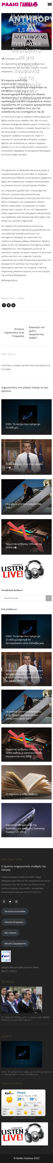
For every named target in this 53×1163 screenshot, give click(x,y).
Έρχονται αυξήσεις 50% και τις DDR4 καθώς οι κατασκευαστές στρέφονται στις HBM (24, 753)
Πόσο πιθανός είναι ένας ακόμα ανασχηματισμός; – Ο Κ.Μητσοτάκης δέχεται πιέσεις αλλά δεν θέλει (24, 676)
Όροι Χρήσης (10, 933)
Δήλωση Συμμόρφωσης (15, 943)
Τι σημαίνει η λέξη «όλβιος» (22, 794)
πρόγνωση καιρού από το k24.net (23, 1118)
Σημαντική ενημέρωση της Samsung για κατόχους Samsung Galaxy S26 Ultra (25, 828)
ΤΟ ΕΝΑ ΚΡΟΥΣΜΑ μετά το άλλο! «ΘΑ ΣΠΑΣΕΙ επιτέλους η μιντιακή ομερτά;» (25, 1018)
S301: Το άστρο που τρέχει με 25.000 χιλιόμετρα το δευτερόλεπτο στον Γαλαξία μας (25, 639)
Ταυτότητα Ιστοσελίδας (15, 911)
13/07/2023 (9, 1026)
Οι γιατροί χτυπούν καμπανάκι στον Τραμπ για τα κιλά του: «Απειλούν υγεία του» (24, 715)
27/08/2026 (9, 1081)
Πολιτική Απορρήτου (13, 922)
